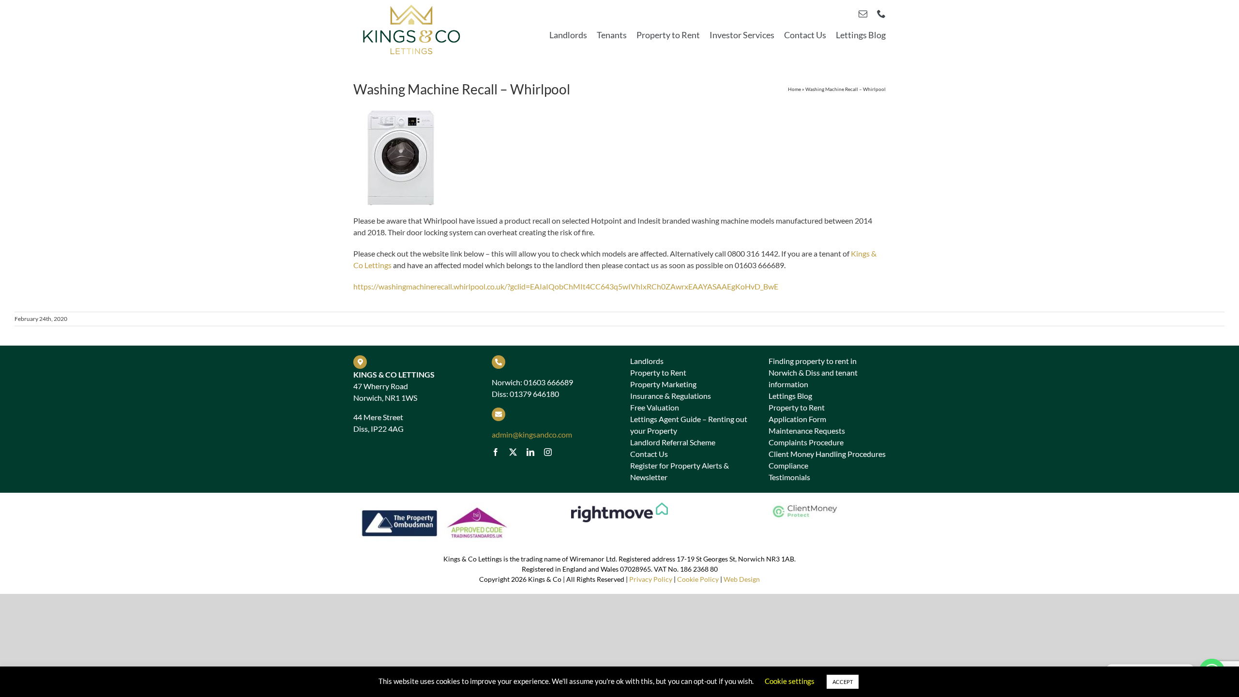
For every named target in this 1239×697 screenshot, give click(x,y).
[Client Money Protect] (804, 506)
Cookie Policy (698, 579)
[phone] (881, 13)
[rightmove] (619, 506)
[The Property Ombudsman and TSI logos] (434, 506)
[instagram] (548, 452)
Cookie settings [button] (790, 681)
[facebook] (495, 452)
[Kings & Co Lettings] (411, 5)
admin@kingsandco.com (532, 434)
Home (794, 89)
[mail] (863, 13)
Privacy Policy (650, 579)
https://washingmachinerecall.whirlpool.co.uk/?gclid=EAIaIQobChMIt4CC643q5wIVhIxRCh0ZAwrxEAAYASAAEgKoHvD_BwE (565, 286)
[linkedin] (530, 452)
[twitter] (513, 452)
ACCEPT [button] (842, 682)
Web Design (742, 579)
